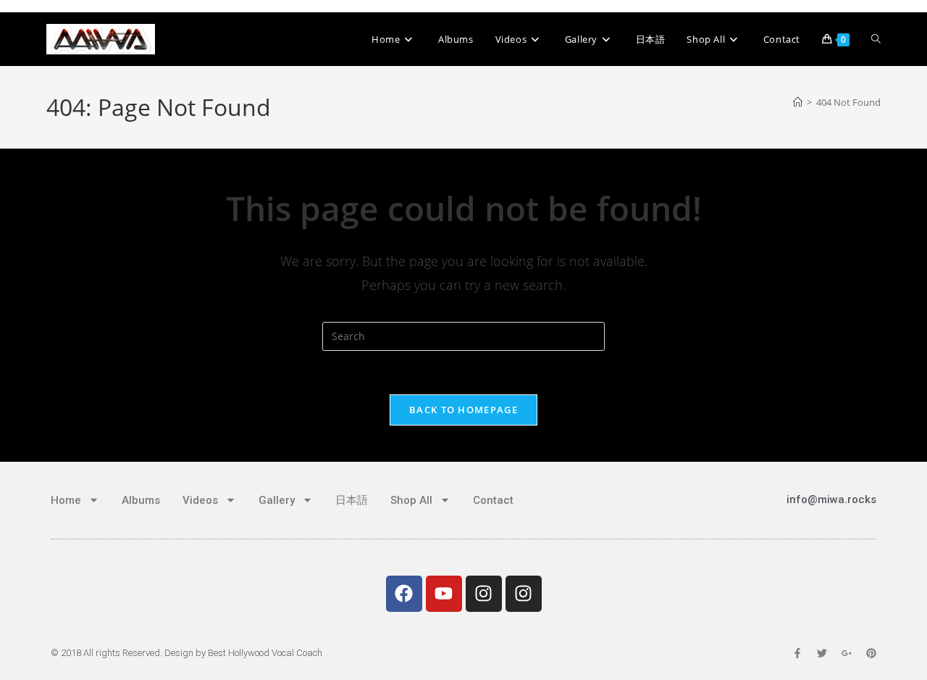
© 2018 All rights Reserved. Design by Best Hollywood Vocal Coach (186, 652)
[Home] (797, 102)
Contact (493, 500)
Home (66, 500)
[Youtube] (444, 594)
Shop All (411, 500)
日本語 (351, 500)
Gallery (277, 500)
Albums (141, 500)
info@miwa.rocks (831, 499)
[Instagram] (484, 594)
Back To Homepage (463, 409)
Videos (200, 500)
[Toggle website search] (876, 39)
